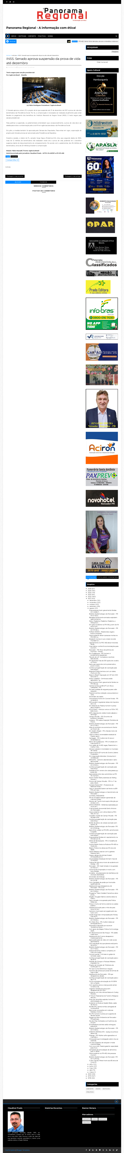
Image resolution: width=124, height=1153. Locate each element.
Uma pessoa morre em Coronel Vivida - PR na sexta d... (103, 699)
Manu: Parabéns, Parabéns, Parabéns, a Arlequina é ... (102, 622)
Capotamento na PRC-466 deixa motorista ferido (103, 643)
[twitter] (10, 1)
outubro (92, 604)
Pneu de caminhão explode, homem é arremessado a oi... (102, 1000)
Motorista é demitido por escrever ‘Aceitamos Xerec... (100, 926)
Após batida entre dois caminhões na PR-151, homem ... (103, 775)
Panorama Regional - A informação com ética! (41, 28)
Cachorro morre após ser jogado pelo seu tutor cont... (103, 912)
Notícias (22, 36)
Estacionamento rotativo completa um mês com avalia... (102, 951)
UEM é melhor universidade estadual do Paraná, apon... (102, 735)
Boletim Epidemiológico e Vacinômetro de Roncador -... (103, 793)
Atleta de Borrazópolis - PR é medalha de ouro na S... (103, 841)
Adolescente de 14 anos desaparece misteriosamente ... (101, 937)
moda (98, 1088)
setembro (93, 606)
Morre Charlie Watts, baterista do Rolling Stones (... (102, 778)
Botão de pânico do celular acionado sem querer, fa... (103, 823)
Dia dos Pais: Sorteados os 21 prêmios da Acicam (103, 1022)
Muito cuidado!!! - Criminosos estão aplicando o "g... (101, 679)
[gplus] (93, 1150)
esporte (90, 1088)
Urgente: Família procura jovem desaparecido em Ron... (99, 989)
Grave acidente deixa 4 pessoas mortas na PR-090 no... (103, 636)
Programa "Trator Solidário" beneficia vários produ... (103, 894)
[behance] (109, 1150)
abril (91, 1070)
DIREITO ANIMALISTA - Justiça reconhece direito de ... (103, 1032)
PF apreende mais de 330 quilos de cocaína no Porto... (103, 661)
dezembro (93, 600)
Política (42, 36)
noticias (52, 41)
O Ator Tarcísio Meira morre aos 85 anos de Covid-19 (103, 1061)
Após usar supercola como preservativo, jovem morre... (102, 665)
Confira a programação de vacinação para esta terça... (103, 767)
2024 (90, 592)
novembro (93, 602)
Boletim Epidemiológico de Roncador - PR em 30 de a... (103, 629)
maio (91, 1068)
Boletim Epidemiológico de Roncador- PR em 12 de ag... (103, 1058)
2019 (89, 1076)
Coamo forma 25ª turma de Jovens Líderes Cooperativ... (103, 753)
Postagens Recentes (91, 577)
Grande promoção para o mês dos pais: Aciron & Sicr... (102, 908)
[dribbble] (103, 1150)
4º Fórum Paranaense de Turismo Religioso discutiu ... (103, 996)
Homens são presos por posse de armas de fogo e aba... (103, 971)
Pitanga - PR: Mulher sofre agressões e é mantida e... (103, 1036)
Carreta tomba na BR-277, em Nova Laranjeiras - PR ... (101, 686)
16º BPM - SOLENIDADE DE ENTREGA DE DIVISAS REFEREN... (103, 874)
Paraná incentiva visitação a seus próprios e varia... (103, 694)
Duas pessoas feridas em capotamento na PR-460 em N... (103, 838)
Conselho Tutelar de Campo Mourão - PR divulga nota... (103, 816)
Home (8, 55)
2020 (90, 1074)
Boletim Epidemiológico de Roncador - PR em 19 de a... (103, 890)
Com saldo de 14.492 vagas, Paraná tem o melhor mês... (103, 746)
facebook (43, 182)
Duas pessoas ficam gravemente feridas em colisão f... (102, 611)
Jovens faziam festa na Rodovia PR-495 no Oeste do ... (103, 845)
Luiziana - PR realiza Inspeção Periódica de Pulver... (103, 721)
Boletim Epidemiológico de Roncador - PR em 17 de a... (103, 948)
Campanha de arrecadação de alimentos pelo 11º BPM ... (102, 1050)
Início (13, 36)
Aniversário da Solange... (97, 877)
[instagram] (13, 1)
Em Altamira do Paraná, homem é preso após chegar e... (102, 706)
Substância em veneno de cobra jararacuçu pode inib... (103, 771)
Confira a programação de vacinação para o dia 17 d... (103, 978)
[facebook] (6, 1)
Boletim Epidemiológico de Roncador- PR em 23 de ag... (103, 827)
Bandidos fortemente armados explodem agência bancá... (103, 618)
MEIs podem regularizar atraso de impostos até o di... (104, 703)
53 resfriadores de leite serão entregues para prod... (102, 1025)
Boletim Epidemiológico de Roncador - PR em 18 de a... (103, 919)
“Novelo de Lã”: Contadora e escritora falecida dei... (101, 658)
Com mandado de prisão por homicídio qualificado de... (102, 883)
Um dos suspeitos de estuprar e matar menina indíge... (102, 1043)
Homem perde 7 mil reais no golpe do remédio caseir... (102, 955)
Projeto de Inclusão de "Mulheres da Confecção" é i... (101, 966)
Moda (50, 36)
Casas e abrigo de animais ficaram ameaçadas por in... (100, 856)
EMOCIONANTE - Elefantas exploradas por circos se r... (103, 805)
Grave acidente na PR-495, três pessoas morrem (102, 1054)
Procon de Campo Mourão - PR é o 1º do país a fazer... (103, 782)
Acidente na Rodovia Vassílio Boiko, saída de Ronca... (103, 1004)
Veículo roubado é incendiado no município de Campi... (103, 750)
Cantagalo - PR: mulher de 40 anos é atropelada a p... (101, 739)
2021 (89, 598)
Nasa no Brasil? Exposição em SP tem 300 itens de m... (103, 676)
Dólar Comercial (102, 62)
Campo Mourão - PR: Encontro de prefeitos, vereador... (100, 717)
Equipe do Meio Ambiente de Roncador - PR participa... (103, 1018)
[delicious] (116, 1150)
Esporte (32, 36)
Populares (102, 577)
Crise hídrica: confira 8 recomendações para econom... (103, 647)
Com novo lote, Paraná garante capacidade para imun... (103, 1047)
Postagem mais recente (15, 176)
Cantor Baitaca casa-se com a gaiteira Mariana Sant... (102, 852)
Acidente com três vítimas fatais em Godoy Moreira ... (103, 993)
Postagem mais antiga (72, 176)
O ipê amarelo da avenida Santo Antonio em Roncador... (102, 809)
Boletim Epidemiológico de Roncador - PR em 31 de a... (103, 614)
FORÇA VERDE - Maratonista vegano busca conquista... (101, 632)
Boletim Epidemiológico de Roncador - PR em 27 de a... (103, 724)
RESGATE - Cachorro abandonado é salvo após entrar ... (103, 760)
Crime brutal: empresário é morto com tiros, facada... (102, 870)
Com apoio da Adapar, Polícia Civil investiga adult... (103, 930)
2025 (89, 591)
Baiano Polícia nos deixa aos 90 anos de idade (102, 849)
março (92, 1072)
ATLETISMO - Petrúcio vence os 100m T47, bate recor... (103, 710)
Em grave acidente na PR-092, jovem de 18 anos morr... (104, 625)
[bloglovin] (99, 1150)
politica (90, 1092)
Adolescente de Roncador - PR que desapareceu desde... (101, 975)
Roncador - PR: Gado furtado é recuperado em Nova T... (103, 867)
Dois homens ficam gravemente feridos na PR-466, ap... (103, 683)
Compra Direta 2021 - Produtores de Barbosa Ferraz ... (101, 786)
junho (92, 1066)
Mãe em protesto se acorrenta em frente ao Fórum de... (103, 728)
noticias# (14, 156)
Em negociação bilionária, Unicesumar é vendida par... (102, 757)
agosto (92, 608)
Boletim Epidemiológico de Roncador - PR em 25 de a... (103, 764)
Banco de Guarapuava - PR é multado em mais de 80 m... (103, 742)
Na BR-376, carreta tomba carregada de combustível (102, 1007)
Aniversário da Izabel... (96, 697)
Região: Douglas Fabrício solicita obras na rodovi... (103, 897)
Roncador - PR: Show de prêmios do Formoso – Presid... (101, 650)
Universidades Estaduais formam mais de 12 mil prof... (103, 859)
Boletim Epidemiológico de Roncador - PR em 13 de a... (103, 1029)
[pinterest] (96, 1150)
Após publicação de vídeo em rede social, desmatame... (103, 940)
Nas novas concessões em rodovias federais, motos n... (101, 1011)
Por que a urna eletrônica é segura (100, 969)
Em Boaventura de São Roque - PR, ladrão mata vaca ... (103, 933)
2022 (90, 596)
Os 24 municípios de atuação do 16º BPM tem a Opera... (103, 982)
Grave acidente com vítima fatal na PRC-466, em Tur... (103, 813)
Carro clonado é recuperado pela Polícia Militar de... (102, 901)
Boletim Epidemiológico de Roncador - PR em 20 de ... (103, 879)
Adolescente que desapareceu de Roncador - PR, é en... (100, 887)
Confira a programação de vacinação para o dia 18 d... (103, 959)
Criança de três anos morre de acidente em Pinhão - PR (103, 863)
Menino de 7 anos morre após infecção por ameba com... (103, 802)
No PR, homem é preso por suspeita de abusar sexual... (102, 1014)
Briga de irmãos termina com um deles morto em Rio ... (102, 672)
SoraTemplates (10, 1150)
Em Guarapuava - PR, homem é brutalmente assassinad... (100, 654)
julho (91, 1064)
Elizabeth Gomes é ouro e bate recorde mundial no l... (102, 640)
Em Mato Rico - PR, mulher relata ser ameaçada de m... (101, 923)
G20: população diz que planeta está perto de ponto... (103, 944)
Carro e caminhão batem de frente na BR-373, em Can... (103, 789)
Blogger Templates (23, 1150)
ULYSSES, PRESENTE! (96, 796)
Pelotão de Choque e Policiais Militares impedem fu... (102, 962)
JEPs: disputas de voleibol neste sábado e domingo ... (103, 714)
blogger (18, 182)
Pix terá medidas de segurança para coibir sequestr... (103, 690)
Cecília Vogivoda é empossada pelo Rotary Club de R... (103, 915)
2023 (90, 594)
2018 (90, 1078)
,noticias (31, 67)
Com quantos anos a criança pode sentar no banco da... (103, 986)
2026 (90, 588)
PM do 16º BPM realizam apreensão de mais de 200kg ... (102, 798)
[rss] (106, 1150)
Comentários (113, 577)
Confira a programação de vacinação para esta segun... (103, 668)
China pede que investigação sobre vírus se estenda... (103, 1040)
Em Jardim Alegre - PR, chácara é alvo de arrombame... (103, 731)
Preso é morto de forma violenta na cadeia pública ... (103, 904)
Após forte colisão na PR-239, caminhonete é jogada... (103, 831)
